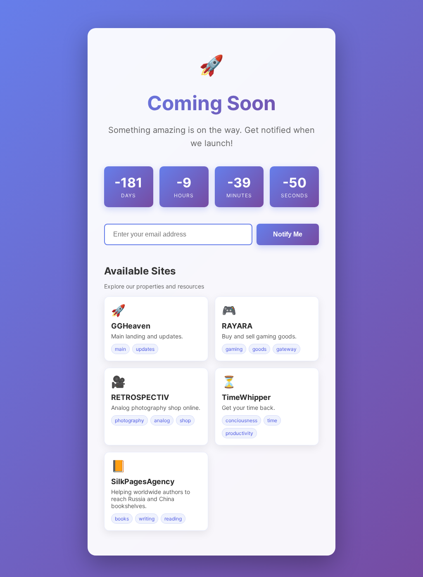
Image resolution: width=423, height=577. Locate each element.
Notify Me (287, 234)
